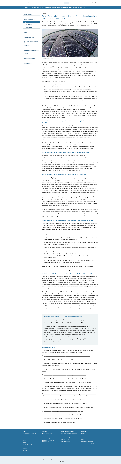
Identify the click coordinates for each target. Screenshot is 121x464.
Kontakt (77, 459)
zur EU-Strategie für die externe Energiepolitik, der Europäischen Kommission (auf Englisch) (68, 407)
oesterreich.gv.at (84, 435)
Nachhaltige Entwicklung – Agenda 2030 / (31, 42)
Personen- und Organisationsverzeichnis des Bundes (89, 438)
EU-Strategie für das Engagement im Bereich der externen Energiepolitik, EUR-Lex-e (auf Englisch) (67, 382)
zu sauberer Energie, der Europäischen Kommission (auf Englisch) (62, 415)
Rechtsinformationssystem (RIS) (87, 441)
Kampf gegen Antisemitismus (29, 53)
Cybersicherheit (26, 35)
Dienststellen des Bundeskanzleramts (49, 435)
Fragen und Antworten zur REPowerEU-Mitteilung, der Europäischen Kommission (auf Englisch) (67, 356)
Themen (67, 3)
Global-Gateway (84, 199)
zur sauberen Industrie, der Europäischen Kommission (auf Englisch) (63, 418)
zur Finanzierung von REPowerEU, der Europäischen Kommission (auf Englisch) (65, 403)
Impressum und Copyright (47, 459)
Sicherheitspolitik (27, 45)
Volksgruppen (26, 47)
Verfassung (25, 448)
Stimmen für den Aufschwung (29, 19)
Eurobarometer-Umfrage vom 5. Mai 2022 (66, 113)
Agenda (83, 3)
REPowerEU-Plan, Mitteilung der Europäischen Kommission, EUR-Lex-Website (61, 359)
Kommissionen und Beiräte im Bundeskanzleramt (48, 441)
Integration (25, 440)
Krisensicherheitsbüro (28, 63)
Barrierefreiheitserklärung (69, 459)
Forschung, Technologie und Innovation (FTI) (29, 38)
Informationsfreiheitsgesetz (29, 60)
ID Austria (83, 433)
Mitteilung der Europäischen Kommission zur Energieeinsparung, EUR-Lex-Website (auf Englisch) (65, 375)
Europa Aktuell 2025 (28, 27)
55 (71, 159)
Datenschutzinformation (58, 459)
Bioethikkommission (27, 29)
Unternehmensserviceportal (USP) (87, 443)
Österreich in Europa (65, 439)
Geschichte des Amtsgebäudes (67, 437)
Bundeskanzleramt (75, 3)
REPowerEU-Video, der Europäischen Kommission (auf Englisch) (60, 422)
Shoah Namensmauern (28, 55)
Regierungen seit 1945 (65, 441)
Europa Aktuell (32, 7)
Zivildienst (25, 450)
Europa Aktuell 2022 (40, 7)
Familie (24, 438)
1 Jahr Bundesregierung (28, 16)
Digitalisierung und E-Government (29, 433)
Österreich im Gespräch (28, 14)
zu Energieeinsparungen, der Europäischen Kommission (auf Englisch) (63, 411)
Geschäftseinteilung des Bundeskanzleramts (50, 438)
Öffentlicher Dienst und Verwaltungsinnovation (27, 445)
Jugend (24, 442)
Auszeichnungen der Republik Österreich (31, 50)
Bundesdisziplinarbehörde (47, 433)
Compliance (26, 32)
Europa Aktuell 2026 (28, 24)
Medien (88, 3)
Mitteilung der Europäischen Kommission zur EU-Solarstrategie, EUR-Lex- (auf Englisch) (65, 378)
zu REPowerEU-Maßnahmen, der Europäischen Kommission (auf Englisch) (64, 399)
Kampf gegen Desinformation (29, 58)
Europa (24, 435)
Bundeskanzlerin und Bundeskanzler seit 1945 (69, 434)
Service (61, 3)
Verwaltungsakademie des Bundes (87, 446)
